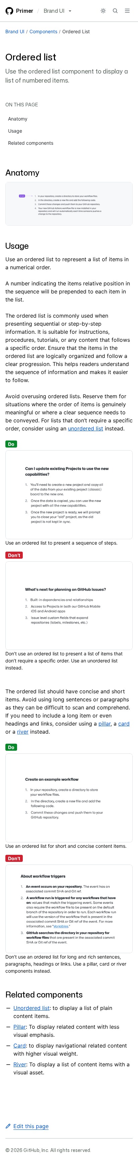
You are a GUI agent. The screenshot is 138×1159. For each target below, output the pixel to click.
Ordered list (76, 31)
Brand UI (14, 31)
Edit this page (31, 1126)
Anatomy (22, 172)
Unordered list (31, 1008)
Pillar (19, 1026)
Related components (44, 994)
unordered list (85, 428)
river (22, 731)
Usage (17, 245)
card (124, 723)
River (19, 1064)
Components (43, 31)
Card (19, 1045)
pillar (104, 723)
